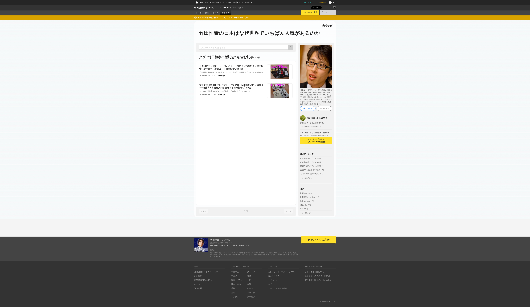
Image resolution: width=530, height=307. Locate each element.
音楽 (233, 292)
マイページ (273, 280)
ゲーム (250, 288)
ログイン (307, 2)
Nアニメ (240, 2)
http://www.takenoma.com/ (310, 126)
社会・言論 (237, 8)
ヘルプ (197, 284)
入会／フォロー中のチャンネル (281, 272)
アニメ (234, 276)
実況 (234, 2)
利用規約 (198, 276)
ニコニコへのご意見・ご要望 (317, 276)
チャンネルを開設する (314, 272)
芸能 (249, 276)
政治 (249, 284)
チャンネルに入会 (310, 12)
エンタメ (235, 296)
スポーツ (251, 272)
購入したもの (273, 276)
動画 (201, 2)
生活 (249, 280)
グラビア (251, 296)
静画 (206, 2)
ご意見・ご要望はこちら (240, 245)
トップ (199, 13)
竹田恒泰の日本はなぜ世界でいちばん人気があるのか (259, 33)
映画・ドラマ (237, 280)
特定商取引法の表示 (203, 280)
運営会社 (198, 288)
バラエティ (252, 292)
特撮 (233, 288)
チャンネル (220, 2)
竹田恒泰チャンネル (204, 7)
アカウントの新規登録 (277, 288)
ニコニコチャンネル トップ (206, 272)
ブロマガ (226, 13)
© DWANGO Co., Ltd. (328, 302)
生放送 (212, 2)
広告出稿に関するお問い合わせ (318, 280)
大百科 (228, 2)
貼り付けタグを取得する (219, 245)
